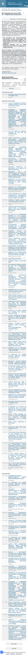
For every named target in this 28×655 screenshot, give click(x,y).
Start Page (4, 9)
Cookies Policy (18, 653)
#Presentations (6, 85)
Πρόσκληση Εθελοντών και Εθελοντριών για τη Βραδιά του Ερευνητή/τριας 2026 (17, 168)
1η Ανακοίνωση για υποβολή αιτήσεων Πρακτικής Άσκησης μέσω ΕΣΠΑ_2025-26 (17, 356)
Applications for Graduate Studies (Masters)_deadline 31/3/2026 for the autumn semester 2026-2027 (17, 253)
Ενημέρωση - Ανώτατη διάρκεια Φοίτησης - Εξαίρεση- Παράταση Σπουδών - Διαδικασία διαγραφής (17, 362)
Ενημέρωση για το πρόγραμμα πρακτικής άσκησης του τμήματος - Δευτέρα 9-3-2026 (17, 532)
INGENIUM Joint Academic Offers (16, 600)
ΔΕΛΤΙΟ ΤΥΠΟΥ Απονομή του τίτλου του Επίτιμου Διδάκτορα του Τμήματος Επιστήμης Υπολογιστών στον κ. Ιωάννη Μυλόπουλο (17, 417)
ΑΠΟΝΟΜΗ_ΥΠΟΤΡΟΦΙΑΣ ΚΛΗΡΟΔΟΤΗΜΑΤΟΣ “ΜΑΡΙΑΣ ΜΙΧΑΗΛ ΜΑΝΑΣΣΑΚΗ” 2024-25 (17, 477)
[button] (1, 652)
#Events (24, 82)
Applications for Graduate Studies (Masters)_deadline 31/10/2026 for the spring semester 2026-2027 (17, 188)
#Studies (4, 86)
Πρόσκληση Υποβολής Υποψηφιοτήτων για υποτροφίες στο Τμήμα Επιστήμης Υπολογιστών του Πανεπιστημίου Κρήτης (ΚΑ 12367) (17, 491)
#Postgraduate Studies (19, 83)
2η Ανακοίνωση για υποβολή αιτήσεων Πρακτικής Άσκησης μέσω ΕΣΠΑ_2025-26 (17, 539)
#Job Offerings (6, 83)
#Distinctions (17, 82)
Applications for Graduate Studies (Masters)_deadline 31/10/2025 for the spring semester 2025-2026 (17, 396)
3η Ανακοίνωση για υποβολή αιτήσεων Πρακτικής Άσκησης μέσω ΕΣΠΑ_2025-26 (17, 484)
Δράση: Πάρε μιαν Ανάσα (14, 258)
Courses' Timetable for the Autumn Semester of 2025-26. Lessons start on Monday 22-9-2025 (17, 391)
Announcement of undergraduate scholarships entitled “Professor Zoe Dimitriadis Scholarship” (17, 498)
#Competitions (9, 82)
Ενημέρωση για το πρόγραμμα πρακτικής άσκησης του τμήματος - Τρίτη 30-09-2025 (17, 349)
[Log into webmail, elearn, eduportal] (27, 6)
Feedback (12, 653)
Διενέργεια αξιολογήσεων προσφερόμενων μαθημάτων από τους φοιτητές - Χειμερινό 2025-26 (17, 567)
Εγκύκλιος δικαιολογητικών (9, 73)
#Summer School (11, 86)
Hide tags (11, 88)
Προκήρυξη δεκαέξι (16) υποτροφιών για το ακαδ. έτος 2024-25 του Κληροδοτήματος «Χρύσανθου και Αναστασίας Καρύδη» (17, 233)
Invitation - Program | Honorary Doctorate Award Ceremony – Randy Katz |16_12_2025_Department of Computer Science (17, 326)
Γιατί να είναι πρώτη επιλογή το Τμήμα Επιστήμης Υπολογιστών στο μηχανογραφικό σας (17, 464)
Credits (7, 653)
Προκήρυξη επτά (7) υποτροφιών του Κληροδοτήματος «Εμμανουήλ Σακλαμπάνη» (17, 527)
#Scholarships (22, 85)
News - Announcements (14, 9)
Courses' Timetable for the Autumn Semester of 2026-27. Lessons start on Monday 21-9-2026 (17, 104)
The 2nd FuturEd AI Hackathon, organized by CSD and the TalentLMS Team (17, 133)
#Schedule (14, 85)
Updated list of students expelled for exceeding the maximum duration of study (17, 312)
